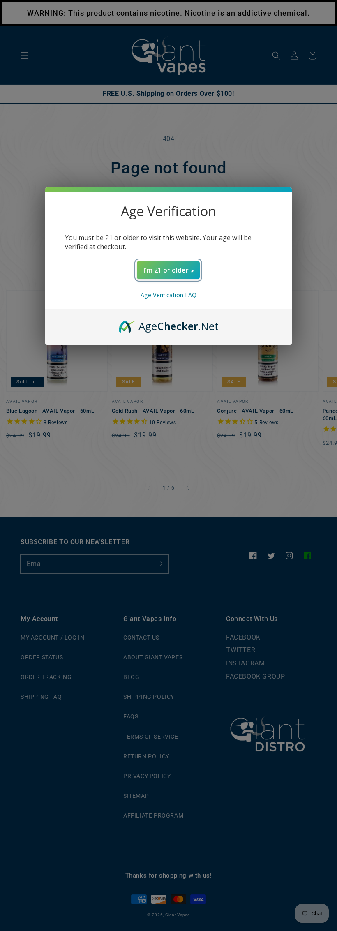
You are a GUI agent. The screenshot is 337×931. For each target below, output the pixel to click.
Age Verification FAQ (168, 295)
